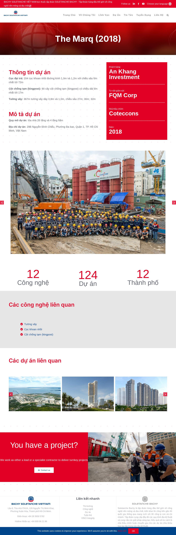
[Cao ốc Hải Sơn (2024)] (88, 394)
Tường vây (30, 324)
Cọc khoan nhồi (33, 329)
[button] (168, 15)
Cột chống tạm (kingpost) (38, 334)
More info (122, 531)
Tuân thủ (88, 515)
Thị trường (88, 506)
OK (133, 531)
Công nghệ (88, 509)
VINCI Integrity (88, 518)
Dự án (88, 512)
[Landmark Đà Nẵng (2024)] (35, 394)
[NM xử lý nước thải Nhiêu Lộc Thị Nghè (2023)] (141, 394)
